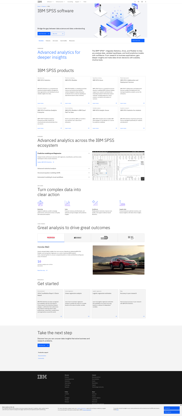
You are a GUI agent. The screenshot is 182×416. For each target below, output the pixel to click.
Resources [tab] (72, 40)
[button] (142, 1)
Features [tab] (48, 40)
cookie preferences (81, 408)
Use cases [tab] (55, 40)
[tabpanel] (91, 258)
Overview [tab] (41, 40)
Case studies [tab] (63, 40)
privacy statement (87, 410)
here (117, 409)
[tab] (51, 237)
